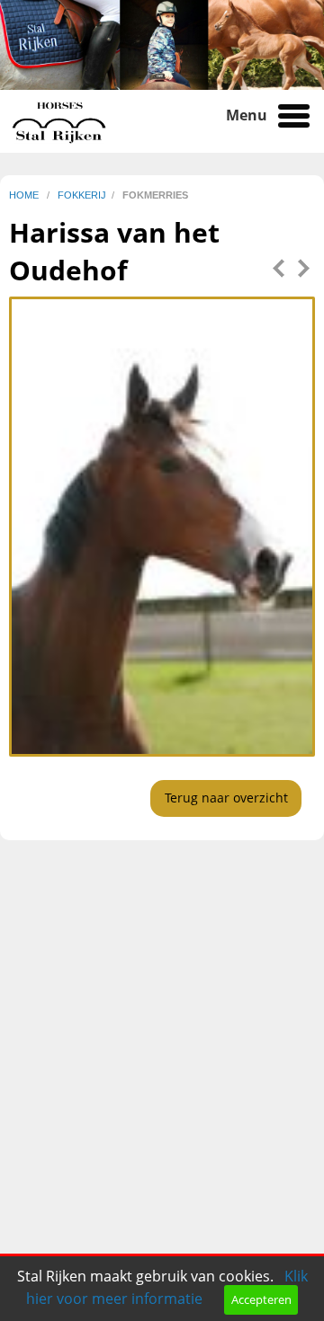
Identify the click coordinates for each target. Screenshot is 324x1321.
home (25, 195)
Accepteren (261, 1299)
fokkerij (82, 195)
